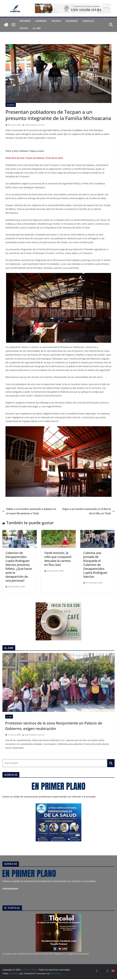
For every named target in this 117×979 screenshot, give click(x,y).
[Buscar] (111, 763)
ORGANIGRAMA (10, 888)
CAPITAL (24, 28)
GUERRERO (41, 20)
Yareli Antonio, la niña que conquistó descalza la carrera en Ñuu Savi (57, 559)
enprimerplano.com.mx (35, 124)
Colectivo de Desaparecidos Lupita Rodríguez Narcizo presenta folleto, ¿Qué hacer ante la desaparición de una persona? (18, 567)
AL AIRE (37, 28)
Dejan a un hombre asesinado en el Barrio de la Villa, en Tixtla (86, 511)
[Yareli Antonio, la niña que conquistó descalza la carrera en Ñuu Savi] (58, 532)
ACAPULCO (88, 20)
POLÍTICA (56, 20)
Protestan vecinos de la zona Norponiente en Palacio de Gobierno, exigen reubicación (53, 725)
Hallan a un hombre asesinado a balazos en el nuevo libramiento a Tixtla (31, 511)
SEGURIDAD (72, 20)
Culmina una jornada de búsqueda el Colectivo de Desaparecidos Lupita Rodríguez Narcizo (95, 565)
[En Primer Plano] (6, 24)
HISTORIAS (25, 20)
